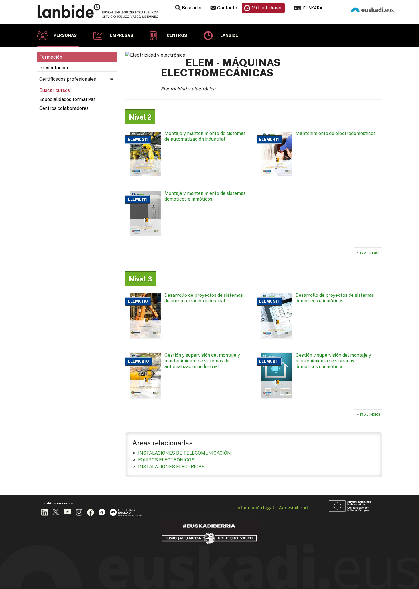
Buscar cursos (54, 90)
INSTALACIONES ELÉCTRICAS (171, 466)
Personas (65, 35)
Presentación (53, 67)
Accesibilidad (293, 508)
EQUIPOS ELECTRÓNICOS (166, 460)
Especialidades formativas (67, 99)
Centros (177, 35)
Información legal (255, 508)
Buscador (192, 8)
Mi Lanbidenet (266, 8)
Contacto (227, 8)
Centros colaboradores (64, 108)
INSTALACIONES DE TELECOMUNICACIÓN (184, 453)
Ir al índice (370, 253)
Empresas (121, 35)
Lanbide (229, 35)
